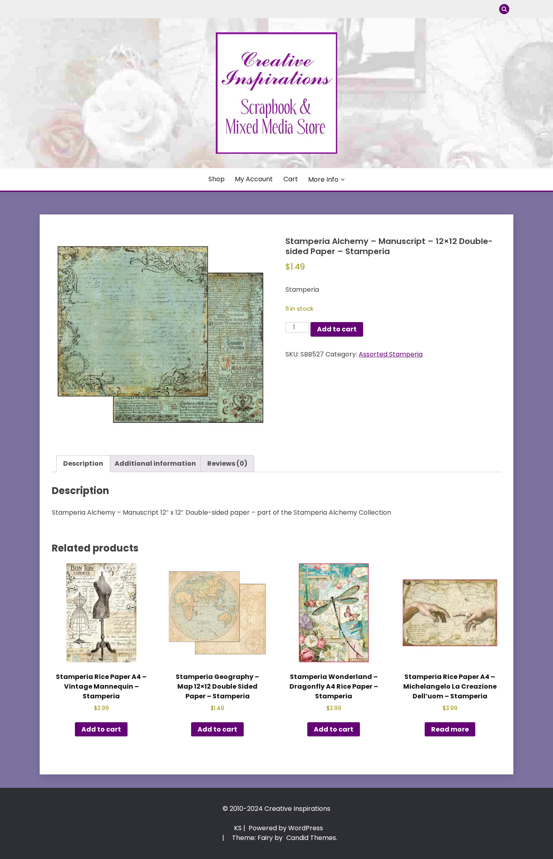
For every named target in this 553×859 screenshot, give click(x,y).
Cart (290, 179)
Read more (450, 729)
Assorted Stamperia (391, 354)
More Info (323, 179)
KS (238, 828)
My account (254, 179)
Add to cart (337, 329)
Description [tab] (83, 463)
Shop (216, 179)
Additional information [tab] (155, 463)
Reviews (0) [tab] (227, 463)
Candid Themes (311, 837)
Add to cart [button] (101, 729)
